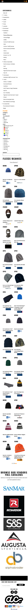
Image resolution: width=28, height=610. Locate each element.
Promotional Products (8, 106)
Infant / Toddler (7, 81)
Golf (4, 66)
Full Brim (5, 86)
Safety (5, 57)
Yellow (6, 132)
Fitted (4, 97)
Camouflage (6, 37)
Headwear (5, 30)
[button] (24, 1)
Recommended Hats (8, 99)
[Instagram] (15, 592)
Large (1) (5, 120)
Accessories (6, 104)
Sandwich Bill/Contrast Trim (10, 77)
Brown (6, 127)
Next (16, 463)
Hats (4, 44)
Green (6, 133)
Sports (5, 90)
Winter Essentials (7, 62)
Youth (4, 22)
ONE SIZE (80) (6, 122)
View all (5, 13)
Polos (4, 24)
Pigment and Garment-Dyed (10, 95)
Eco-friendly (6, 93)
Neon (4, 59)
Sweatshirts (6, 17)
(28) (6, 128)
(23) (6, 133)
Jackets (5, 26)
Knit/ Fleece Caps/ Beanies (10, 88)
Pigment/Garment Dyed (9, 70)
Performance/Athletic (9, 48)
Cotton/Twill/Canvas (8, 42)
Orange (6, 130)
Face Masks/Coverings (9, 101)
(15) (6, 132)
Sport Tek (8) (6, 149)
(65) (6, 135)
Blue (5, 135)
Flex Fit (5, 73)
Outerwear (6, 53)
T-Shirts (5, 15)
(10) (6, 127)
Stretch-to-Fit (7, 55)
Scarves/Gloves (7, 84)
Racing (5, 68)
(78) (9, 125)
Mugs (4, 108)
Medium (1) (5, 119)
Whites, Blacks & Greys (8, 125)
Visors (5, 51)
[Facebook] (12, 592)
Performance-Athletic (9, 64)
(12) (7, 130)
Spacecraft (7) (6, 147)
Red (5, 128)
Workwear (5, 28)
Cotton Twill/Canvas (8, 46)
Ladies (4, 19)
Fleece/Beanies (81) (6, 116)
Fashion (5, 33)
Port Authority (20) (6, 146)
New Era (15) (5, 144)
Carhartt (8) (5, 140)
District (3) (5, 143)
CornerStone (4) (6, 141)
